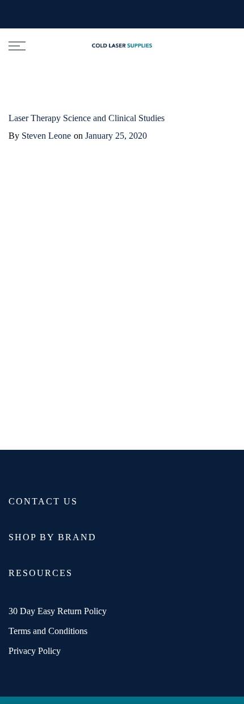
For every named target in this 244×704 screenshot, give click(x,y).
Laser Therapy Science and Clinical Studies (87, 118)
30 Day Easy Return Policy (58, 611)
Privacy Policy (35, 651)
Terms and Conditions (48, 631)
